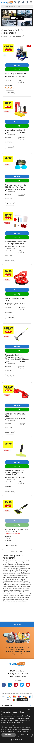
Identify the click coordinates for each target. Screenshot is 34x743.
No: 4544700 (8, 371)
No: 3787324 (8, 198)
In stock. (8, 81)
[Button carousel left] (3, 17)
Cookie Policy (21, 728)
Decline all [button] (25, 735)
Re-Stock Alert (11, 545)
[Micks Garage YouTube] (29, 686)
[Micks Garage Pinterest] (17, 686)
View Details (10, 92)
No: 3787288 (8, 255)
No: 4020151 (8, 312)
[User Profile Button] (23, 2)
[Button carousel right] (31, 17)
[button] (17, 740)
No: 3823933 (8, 541)
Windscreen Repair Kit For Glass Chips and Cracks (16, 243)
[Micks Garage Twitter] (23, 686)
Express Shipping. (21, 81)
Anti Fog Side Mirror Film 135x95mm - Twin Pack (15, 186)
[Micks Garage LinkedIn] (11, 686)
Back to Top (17, 624)
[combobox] (29, 709)
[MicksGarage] (7, 2)
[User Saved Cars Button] (19, 2)
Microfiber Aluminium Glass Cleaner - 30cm (16, 530)
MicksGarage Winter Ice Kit (16, 74)
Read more (25, 731)
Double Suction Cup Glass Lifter (15, 415)
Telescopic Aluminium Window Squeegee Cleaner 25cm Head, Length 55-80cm (17, 357)
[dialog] (17, 725)
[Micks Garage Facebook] (5, 686)
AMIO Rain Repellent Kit (15, 130)
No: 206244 (8, 85)
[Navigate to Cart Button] (27, 2)
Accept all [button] (8, 735)
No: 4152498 (8, 427)
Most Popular (7, 705)
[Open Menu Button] (31, 2)
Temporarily (12, 533)
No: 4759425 (8, 142)
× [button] (32, 709)
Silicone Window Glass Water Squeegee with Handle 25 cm (14, 473)
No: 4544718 (8, 486)
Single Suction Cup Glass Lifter (15, 299)
